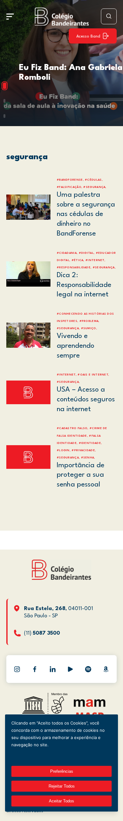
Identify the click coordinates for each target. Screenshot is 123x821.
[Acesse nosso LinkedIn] (52, 669)
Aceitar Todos (61, 801)
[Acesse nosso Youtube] (70, 669)
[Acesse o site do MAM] (89, 705)
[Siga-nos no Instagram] (17, 669)
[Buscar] (108, 16)
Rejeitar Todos (62, 786)
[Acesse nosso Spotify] (88, 669)
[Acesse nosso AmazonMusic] (106, 669)
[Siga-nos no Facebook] (34, 669)
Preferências (61, 771)
